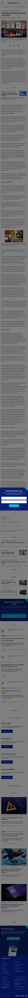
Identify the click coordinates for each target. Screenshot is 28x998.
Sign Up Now (14, 505)
